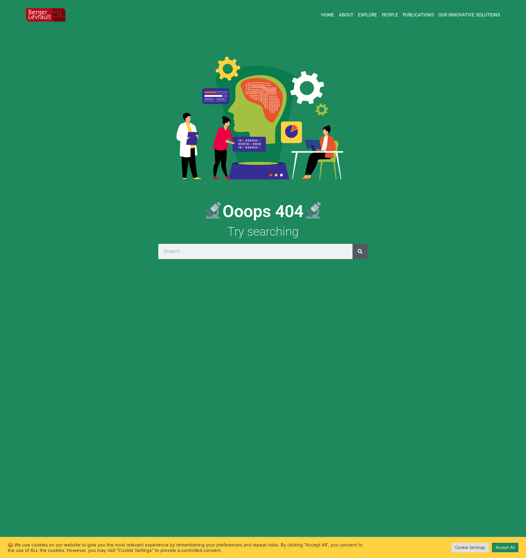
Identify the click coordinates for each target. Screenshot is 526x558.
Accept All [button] (505, 547)
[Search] (360, 251)
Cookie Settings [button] (470, 547)
